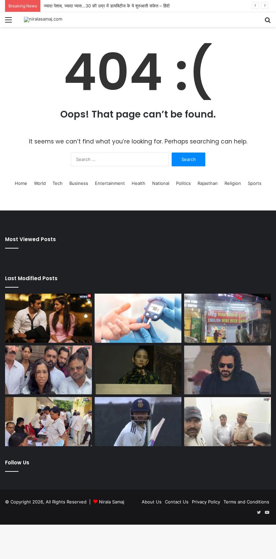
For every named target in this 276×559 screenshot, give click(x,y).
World (40, 183)
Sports (255, 183)
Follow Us (17, 462)
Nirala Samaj (111, 501)
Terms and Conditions (246, 501)
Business (78, 183)
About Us (152, 501)
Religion (233, 183)
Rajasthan (208, 183)
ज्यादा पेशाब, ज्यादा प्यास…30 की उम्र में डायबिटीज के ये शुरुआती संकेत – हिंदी (107, 5)
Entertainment (110, 183)
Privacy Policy (206, 501)
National (160, 183)
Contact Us (176, 501)
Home (21, 183)
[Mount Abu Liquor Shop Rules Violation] (227, 318)
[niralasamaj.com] (43, 19)
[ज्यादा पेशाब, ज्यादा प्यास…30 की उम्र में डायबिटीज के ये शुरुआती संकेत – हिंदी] (138, 318)
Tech (58, 183)
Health (138, 183)
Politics (183, 183)
